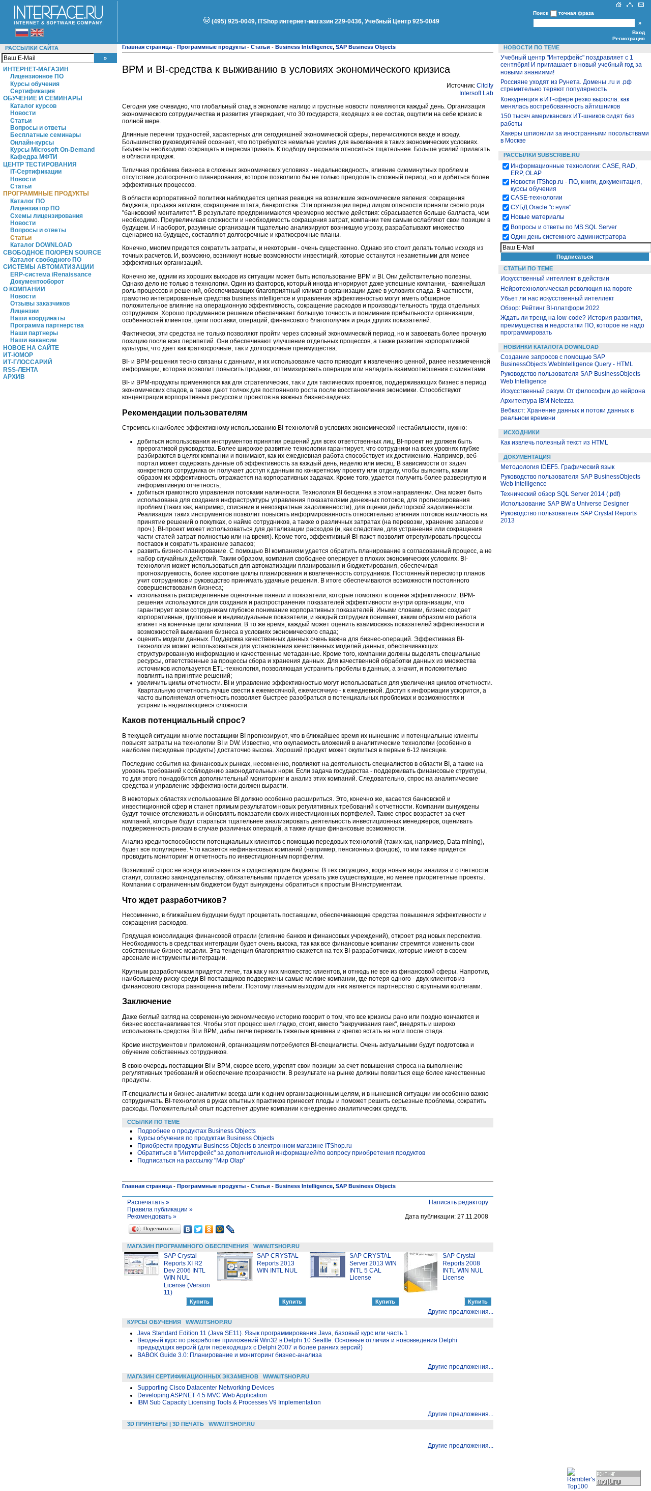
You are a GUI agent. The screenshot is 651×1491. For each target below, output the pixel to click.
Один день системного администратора (568, 236)
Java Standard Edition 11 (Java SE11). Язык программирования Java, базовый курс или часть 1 (272, 1333)
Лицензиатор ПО (35, 208)
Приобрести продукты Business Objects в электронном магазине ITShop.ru (244, 1145)
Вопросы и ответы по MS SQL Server (564, 227)
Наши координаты (37, 318)
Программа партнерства (47, 325)
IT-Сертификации (36, 171)
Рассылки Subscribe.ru (542, 155)
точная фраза (576, 13)
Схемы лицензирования (46, 215)
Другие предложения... (460, 1311)
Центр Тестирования (40, 164)
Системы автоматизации (48, 266)
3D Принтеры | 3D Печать (165, 1424)
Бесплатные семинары (45, 135)
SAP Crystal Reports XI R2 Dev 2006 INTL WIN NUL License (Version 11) (187, 1274)
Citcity (485, 85)
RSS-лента (20, 369)
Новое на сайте (31, 347)
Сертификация (32, 91)
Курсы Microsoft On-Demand (52, 149)
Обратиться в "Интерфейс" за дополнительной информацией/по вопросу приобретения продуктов (281, 1152)
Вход (638, 32)
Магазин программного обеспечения (188, 1246)
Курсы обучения (35, 84)
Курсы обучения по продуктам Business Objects (205, 1138)
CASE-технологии (537, 197)
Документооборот (37, 281)
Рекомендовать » (151, 1216)
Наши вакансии (33, 340)
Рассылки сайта (31, 48)
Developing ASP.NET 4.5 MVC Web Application (202, 1395)
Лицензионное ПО (37, 76)
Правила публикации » (160, 1209)
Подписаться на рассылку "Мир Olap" (191, 1160)
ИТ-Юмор (18, 354)
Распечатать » (148, 1202)
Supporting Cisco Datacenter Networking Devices (205, 1387)
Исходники (522, 432)
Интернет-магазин (36, 69)
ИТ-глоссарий (27, 362)
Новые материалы (538, 216)
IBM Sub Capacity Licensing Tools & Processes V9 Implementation (229, 1402)
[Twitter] (198, 1229)
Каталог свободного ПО (45, 259)
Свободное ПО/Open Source (52, 252)
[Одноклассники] (209, 1229)
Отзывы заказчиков (40, 303)
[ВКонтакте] (188, 1229)
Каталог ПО (27, 201)
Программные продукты (46, 193)
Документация (527, 457)
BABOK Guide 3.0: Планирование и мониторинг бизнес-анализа (229, 1355)
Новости (23, 113)
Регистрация (628, 38)
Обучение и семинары (42, 98)
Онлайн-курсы (32, 142)
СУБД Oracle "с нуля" (541, 207)
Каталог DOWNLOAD (41, 244)
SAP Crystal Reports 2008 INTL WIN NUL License (462, 1266)
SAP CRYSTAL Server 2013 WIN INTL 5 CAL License (373, 1266)
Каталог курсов (33, 105)
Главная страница (147, 47)
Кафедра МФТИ (33, 156)
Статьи (21, 120)
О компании (24, 289)
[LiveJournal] (230, 1229)
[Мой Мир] (220, 1229)
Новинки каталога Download (551, 347)
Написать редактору (458, 1202)
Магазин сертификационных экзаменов (192, 1376)
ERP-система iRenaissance (51, 274)
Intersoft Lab (476, 93)
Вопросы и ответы (38, 127)
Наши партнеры (34, 333)
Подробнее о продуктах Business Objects (196, 1131)
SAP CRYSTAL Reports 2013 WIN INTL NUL (278, 1263)
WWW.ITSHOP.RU (276, 1246)
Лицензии (24, 311)
